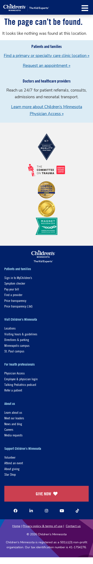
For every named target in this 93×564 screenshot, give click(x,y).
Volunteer (9, 457)
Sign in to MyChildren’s (18, 278)
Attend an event (13, 463)
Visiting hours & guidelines (20, 334)
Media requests (13, 435)
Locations (10, 328)
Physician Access (14, 373)
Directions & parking (16, 339)
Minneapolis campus (16, 345)
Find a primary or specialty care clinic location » (46, 56)
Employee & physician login (21, 379)
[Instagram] (46, 511)
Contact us (73, 526)
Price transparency (15, 300)
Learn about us (13, 412)
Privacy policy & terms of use (43, 526)
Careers (8, 429)
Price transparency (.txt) (18, 306)
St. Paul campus (14, 351)
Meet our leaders (14, 418)
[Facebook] (16, 511)
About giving (11, 469)
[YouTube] (62, 511)
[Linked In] (31, 511)
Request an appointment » (46, 65)
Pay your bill (11, 289)
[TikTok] (77, 511)
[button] (85, 8)
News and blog (13, 424)
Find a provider (13, 295)
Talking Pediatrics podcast (20, 384)
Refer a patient (13, 390)
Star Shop (10, 474)
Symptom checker (14, 283)
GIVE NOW (43, 493)
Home (16, 526)
